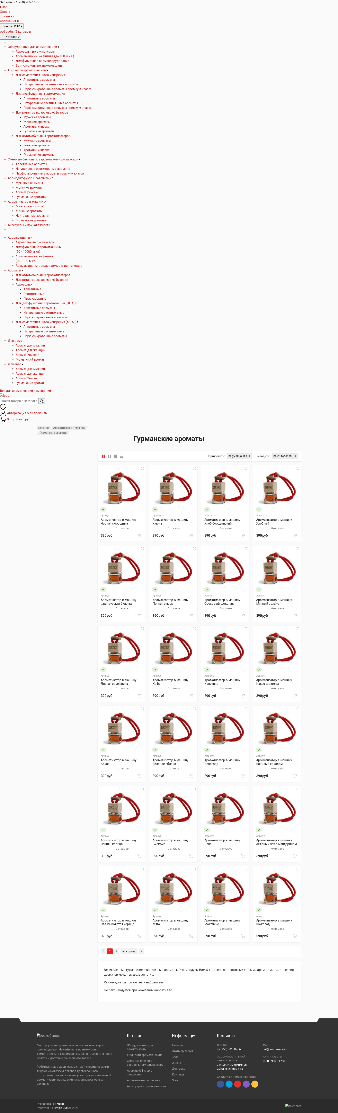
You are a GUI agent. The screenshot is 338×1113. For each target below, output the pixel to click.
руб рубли (7, 31)
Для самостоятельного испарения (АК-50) (46, 322)
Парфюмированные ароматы (45, 317)
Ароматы (15, 270)
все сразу (129, 951)
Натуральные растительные (43, 312)
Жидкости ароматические (27, 70)
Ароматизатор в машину (26, 201)
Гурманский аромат (30, 359)
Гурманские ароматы (39, 131)
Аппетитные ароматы (39, 79)
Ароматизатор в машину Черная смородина (119, 521)
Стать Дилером (182, 1051)
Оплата (5, 11)
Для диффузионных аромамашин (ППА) (45, 303)
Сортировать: (216, 456)
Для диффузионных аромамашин (40, 94)
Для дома (15, 341)
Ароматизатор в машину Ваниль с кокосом (274, 762)
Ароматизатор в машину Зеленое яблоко (170, 762)
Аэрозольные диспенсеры (35, 51)
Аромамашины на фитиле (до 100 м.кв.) (45, 56)
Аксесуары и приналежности (29, 225)
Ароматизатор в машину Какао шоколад (274, 682)
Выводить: (263, 456)
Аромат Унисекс (27, 355)
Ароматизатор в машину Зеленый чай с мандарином (276, 842)
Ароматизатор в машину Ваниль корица (119, 842)
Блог (3, 7)
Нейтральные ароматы (32, 216)
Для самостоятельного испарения (40, 75)
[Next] (141, 951)
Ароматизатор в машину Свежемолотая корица (119, 922)
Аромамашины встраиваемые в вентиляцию (49, 266)
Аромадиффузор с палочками (30, 178)
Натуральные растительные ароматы (50, 84)
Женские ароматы (36, 122)
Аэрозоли (23, 284)
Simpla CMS (61, 1107)
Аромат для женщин (30, 350)
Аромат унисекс (27, 192)
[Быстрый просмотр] (142, 468)
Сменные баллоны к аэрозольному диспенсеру (43, 159)
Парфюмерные (34, 298)
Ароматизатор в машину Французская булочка (119, 601)
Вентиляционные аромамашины (39, 65)
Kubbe (61, 1103)
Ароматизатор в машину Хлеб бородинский (222, 521)
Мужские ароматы (37, 117)
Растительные (33, 294)
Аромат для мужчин (30, 345)
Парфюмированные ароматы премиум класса (57, 89)
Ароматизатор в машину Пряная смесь (170, 601)
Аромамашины (19, 237)
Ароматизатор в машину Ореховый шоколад (222, 601)
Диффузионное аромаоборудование (42, 61)
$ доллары (23, 31)
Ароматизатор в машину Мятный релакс (274, 601)
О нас (175, 1080)
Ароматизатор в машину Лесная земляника (119, 682)
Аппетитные (32, 289)
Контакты (178, 1074)
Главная (43, 427)
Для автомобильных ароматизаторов (43, 136)
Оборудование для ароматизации (33, 47)
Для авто (15, 364)
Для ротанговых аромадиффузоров (42, 112)
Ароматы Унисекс (36, 126)
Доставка (7, 16)
